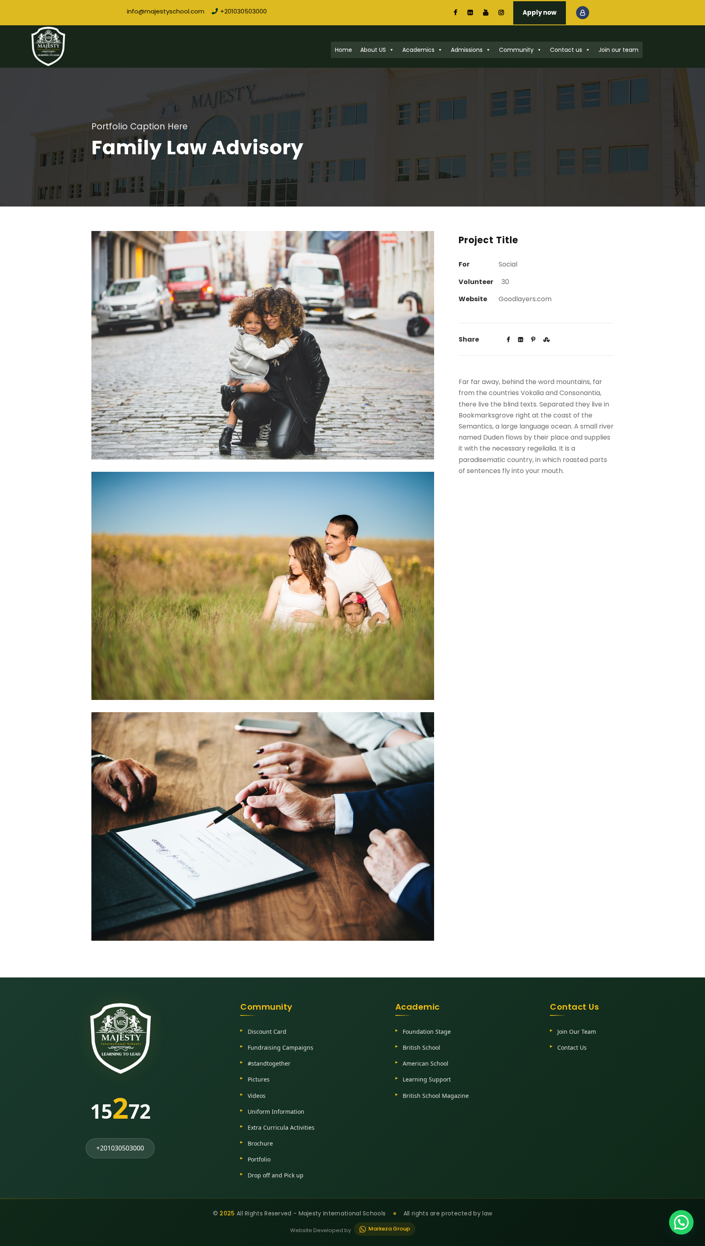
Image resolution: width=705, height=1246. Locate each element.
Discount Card (267, 1031)
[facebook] (455, 12)
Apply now (539, 12)
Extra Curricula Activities (281, 1127)
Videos (257, 1095)
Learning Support (427, 1079)
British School (421, 1047)
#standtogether (269, 1063)
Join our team (618, 50)
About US (373, 50)
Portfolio (259, 1159)
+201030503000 (243, 11)
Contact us (566, 50)
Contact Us (572, 1047)
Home (343, 50)
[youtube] (485, 12)
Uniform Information (276, 1111)
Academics (418, 50)
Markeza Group (389, 1229)
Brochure (260, 1143)
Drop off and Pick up (276, 1175)
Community (516, 50)
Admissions (467, 50)
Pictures (259, 1079)
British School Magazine (436, 1095)
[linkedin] (470, 12)
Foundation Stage (427, 1031)
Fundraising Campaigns (280, 1047)
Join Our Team (576, 1031)
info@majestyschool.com (165, 11)
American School (425, 1063)
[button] (681, 1222)
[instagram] (501, 12)
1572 (120, 1107)
